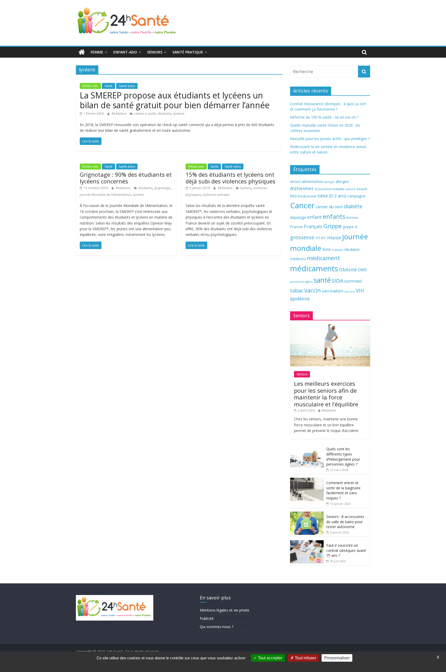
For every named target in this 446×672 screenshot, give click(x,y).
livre (326, 249)
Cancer (302, 205)
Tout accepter (269, 658)
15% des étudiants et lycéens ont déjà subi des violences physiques (230, 178)
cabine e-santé (145, 113)
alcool (295, 181)
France (296, 226)
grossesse (302, 237)
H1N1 (320, 237)
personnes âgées (301, 281)
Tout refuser (305, 658)
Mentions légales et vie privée (224, 610)
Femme (97, 52)
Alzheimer (302, 188)
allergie (329, 182)
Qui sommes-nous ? (216, 626)
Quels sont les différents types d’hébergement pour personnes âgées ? (343, 456)
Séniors (154, 52)
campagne (356, 195)
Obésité (348, 269)
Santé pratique (187, 52)
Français (313, 226)
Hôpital (334, 238)
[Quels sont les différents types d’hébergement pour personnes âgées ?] (307, 446)
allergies (342, 181)
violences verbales (216, 194)
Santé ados (127, 86)
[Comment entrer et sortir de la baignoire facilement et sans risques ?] (307, 480)
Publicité (207, 618)
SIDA (337, 280)
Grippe (332, 226)
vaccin (312, 290)
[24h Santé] (81, 52)
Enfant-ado (125, 52)
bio (293, 196)
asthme (350, 189)
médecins (298, 258)
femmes (352, 217)
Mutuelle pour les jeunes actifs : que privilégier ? (330, 138)
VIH (360, 290)
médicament (323, 258)
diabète (353, 206)
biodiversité (307, 196)
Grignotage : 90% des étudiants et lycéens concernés (126, 178)
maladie (337, 250)
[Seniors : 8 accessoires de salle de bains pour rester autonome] (307, 514)
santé (322, 280)
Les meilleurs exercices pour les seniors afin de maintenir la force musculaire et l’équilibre (326, 394)
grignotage (162, 188)
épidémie (300, 299)
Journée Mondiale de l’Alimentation (105, 194)
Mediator (352, 249)
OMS (362, 270)
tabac (296, 290)
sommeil (353, 281)
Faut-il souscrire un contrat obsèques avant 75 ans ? (346, 550)
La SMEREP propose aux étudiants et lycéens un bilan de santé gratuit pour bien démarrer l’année (174, 100)
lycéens (178, 113)
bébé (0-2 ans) (331, 196)
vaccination (332, 291)
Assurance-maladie (329, 189)
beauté (362, 189)
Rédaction (119, 113)
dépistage (298, 217)
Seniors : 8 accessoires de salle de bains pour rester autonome (345, 521)
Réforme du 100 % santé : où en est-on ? (324, 117)
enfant (314, 217)
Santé (109, 86)
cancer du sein (329, 207)
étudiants (164, 113)
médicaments (314, 268)
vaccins (349, 291)
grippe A (350, 226)
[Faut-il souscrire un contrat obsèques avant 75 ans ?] (307, 542)
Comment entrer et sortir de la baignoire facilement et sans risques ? (343, 490)
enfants (334, 216)
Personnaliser (337, 658)
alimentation (312, 181)
